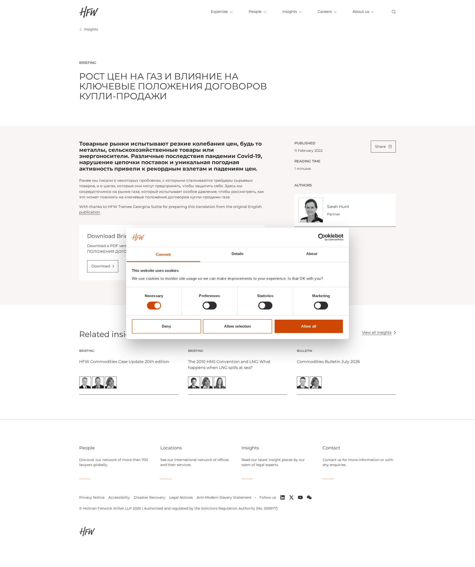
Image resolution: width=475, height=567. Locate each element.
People (255, 11)
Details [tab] (238, 254)
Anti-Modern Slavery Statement (224, 497)
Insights (289, 11)
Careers (325, 11)
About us (361, 11)
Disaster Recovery (149, 497)
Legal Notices (181, 497)
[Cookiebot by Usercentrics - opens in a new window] (321, 237)
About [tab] (311, 254)
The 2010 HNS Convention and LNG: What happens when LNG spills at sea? (229, 364)
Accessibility (119, 497)
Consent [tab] (163, 254)
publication (89, 212)
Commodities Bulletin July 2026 (328, 361)
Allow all (308, 326)
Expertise (219, 11)
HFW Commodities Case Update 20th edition (124, 361)
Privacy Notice (91, 497)
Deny (166, 326)
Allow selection (237, 326)
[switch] (210, 305)
